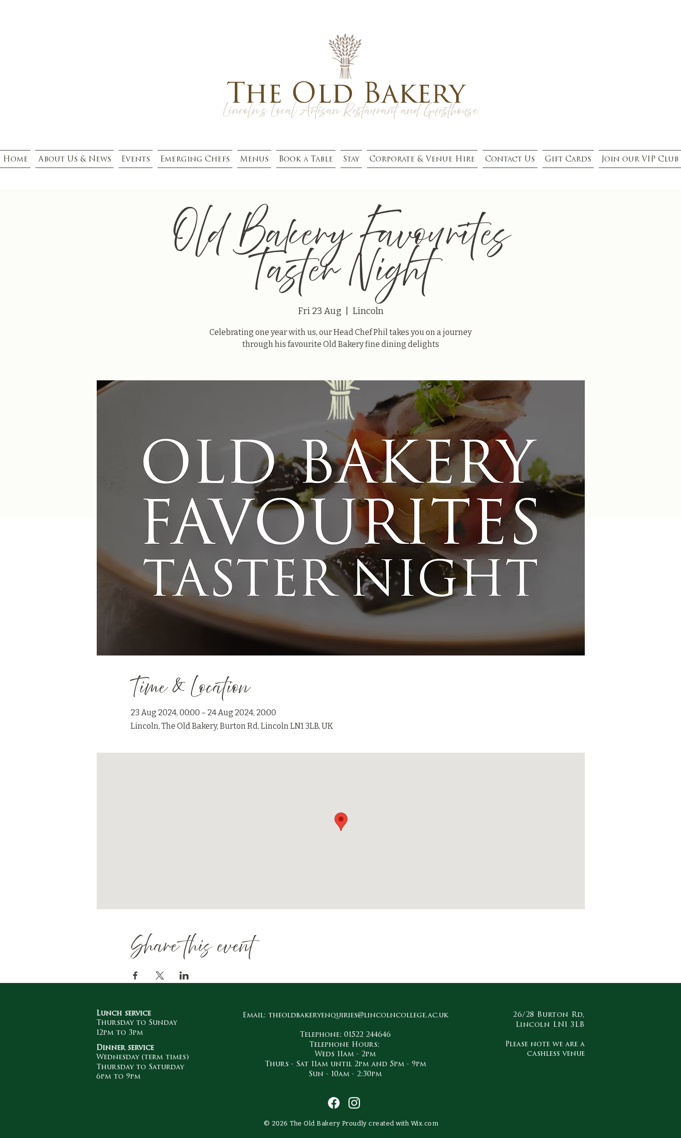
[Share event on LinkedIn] (184, 975)
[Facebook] (333, 1103)
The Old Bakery (345, 93)
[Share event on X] (160, 975)
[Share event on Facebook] (135, 975)
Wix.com (425, 1123)
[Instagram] (354, 1103)
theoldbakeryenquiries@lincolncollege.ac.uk (358, 1014)
